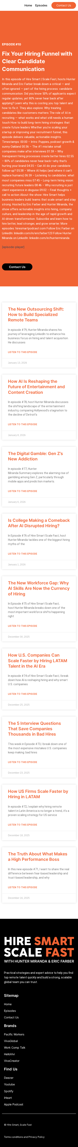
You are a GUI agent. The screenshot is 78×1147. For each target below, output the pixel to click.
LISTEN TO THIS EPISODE (22, 352)
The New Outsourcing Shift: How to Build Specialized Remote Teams (36, 315)
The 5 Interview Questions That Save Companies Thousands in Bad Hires (34, 729)
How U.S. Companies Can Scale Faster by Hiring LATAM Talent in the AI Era (37, 661)
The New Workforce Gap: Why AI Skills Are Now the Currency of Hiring (39, 588)
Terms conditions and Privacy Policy (24, 1136)
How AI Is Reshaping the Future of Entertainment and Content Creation (36, 387)
